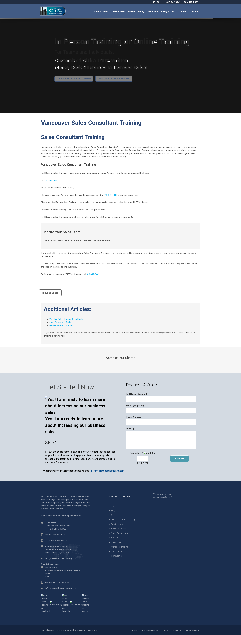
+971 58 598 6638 (61, 582)
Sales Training (117, 542)
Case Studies (101, 11)
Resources (176, 630)
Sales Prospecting (119, 533)
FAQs (113, 510)
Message (130, 428)
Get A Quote (117, 551)
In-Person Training (157, 11)
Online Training (136, 11)
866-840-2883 (191, 2)
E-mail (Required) (135, 405)
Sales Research (118, 528)
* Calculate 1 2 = (142, 453)
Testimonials (118, 11)
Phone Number (133, 417)
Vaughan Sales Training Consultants (66, 319)
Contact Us (116, 556)
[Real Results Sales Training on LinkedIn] (66, 603)
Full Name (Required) (137, 394)
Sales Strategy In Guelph (60, 322)
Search (114, 515)
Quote (183, 11)
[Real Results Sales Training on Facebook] (45, 603)
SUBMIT (181, 459)
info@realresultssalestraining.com (107, 470)
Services (115, 538)
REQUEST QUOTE (50, 293)
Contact (194, 11)
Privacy (165, 630)
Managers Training (119, 547)
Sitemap (134, 630)
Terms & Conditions (150, 630)
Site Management (192, 630)
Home (114, 506)
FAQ (174, 11)
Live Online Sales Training (123, 519)
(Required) (142, 462)
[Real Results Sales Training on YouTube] (86, 603)
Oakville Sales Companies (61, 325)
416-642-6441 (173, 2)
